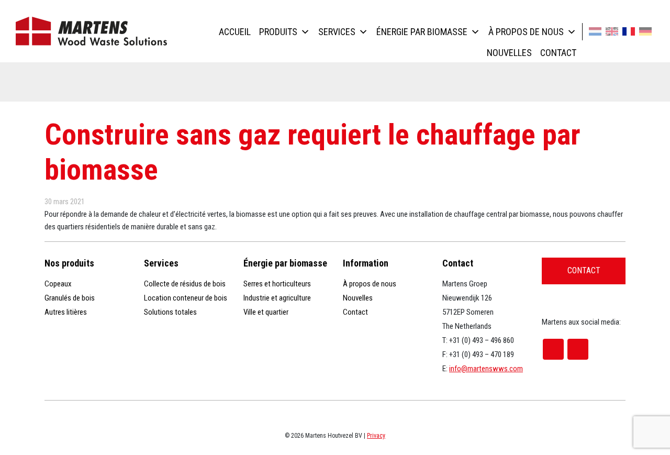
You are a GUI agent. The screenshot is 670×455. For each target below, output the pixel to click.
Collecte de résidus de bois (185, 283)
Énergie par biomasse (421, 31)
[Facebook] (553, 349)
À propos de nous (526, 31)
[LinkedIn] (577, 349)
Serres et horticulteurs (277, 283)
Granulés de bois (69, 298)
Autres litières (65, 312)
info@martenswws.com (486, 368)
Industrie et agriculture (277, 298)
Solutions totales (170, 312)
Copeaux (58, 283)
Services (336, 31)
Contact (558, 52)
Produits (278, 31)
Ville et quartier (265, 312)
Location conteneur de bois (185, 298)
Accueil (235, 31)
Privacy (376, 435)
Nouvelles (509, 52)
